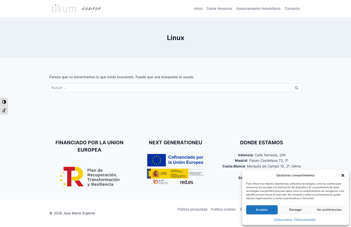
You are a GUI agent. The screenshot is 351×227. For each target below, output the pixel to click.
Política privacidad (304, 219)
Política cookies (283, 219)
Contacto (292, 9)
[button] (343, 175)
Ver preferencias (329, 210)
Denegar (295, 210)
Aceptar (262, 210)
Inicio (198, 9)
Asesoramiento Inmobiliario (258, 9)
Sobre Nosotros (219, 9)
